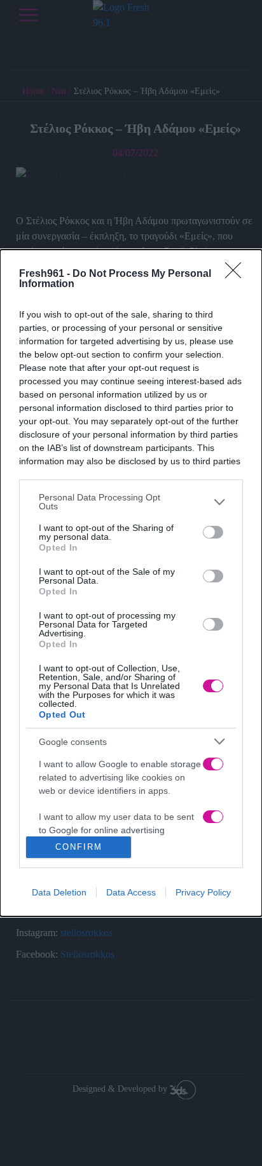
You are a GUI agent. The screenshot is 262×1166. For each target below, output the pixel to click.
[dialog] (131, 583)
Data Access (131, 892)
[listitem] (131, 502)
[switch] (213, 532)
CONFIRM (78, 847)
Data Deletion (59, 892)
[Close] (237, 274)
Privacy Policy (203, 892)
